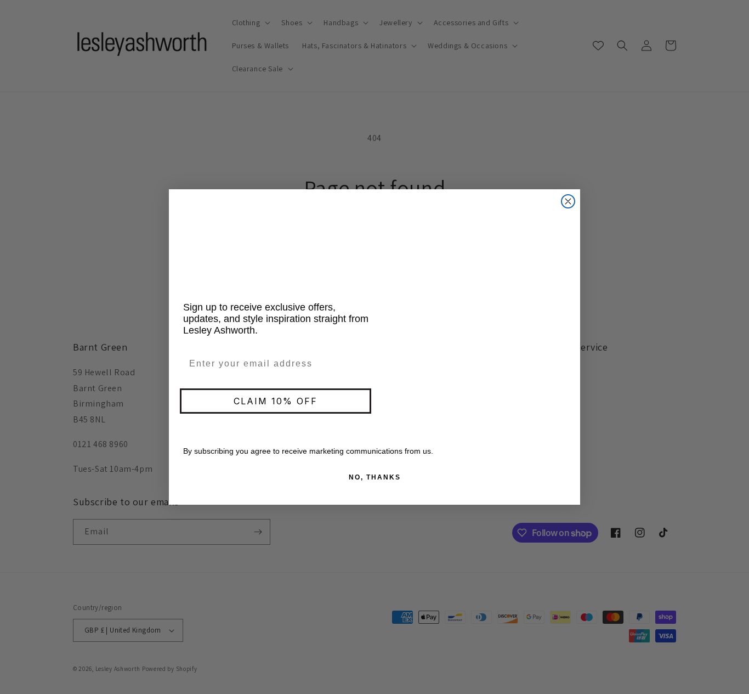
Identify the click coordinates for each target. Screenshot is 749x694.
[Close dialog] (568, 201)
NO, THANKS (375, 477)
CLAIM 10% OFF (275, 401)
